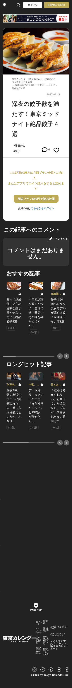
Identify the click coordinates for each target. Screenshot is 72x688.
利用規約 (46, 622)
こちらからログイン (42, 208)
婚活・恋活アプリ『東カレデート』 (57, 634)
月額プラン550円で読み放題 (36, 199)
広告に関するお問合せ (39, 640)
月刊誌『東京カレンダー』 (58, 627)
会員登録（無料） (56, 4)
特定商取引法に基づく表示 (46, 651)
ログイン (32, 5)
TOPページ (39, 623)
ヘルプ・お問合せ (39, 630)
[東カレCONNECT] (36, 18)
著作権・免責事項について (46, 640)
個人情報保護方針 (46, 629)
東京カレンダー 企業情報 (39, 650)
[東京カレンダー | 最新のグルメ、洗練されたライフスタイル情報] (4, 5)
